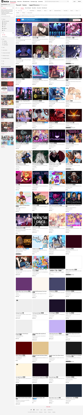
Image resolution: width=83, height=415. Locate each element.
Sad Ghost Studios (35, 145)
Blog (45, 409)
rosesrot (50, 125)
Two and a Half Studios (20, 40)
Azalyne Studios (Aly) (19, 335)
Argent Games (34, 337)
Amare (71, 10)
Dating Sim (39, 10)
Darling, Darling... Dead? (54, 163)
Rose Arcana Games (69, 379)
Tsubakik (2, 133)
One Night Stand (19, 377)
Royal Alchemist (52, 100)
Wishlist (2, 146)
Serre (17, 184)
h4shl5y (2, 120)
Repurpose (51, 79)
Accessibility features (5, 58)
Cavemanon (51, 336)
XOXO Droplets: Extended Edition (23, 205)
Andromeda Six (35, 100)
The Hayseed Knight (36, 313)
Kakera (67, 358)
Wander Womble (4, 93)
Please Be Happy (52, 377)
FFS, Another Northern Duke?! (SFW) (23, 397)
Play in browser (6, 21)
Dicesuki (34, 294)
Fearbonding (68, 248)
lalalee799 (3, 147)
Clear (9, 4)
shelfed (2, 119)
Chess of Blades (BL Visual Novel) (39, 333)
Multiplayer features (5, 55)
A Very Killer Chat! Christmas (22, 291)
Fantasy (23, 12)
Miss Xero (17, 166)
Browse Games (13, 1)
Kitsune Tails (51, 184)
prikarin (33, 61)
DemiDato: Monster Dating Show (39, 143)
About (37, 409)
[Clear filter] (13, 33)
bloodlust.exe (52, 122)
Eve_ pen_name (18, 81)
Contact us (50, 409)
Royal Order (51, 248)
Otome (45, 10)
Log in (74, 1)
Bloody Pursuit (19, 79)
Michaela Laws (35, 379)
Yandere (17, 12)
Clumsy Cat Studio (35, 273)
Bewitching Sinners (20, 163)
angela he (67, 103)
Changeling (51, 143)
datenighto (34, 207)
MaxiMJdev (34, 315)
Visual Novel (32, 10)
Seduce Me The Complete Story (38, 377)
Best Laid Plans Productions (21, 230)
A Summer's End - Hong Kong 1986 (23, 100)
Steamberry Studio (52, 145)
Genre (3, 47)
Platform (3, 19)
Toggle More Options (7, 37)
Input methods (4, 50)
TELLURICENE (35, 79)
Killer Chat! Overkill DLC (54, 205)
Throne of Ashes (69, 122)
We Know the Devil (36, 163)
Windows (5, 22)
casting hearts (52, 291)
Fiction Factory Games (70, 145)
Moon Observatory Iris (53, 397)
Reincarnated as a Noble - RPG (38, 397)
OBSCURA (51, 36)
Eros (50, 81)
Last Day (5, 41)
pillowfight (34, 166)
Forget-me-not (35, 248)
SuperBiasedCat (35, 187)
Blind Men (18, 269)
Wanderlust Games (35, 103)
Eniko (50, 187)
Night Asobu (68, 251)
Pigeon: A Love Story (70, 269)
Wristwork (68, 272)
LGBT (50, 10)
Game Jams (19, 1)
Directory (41, 412)
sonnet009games (19, 357)
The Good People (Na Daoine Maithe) (39, 355)
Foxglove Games (19, 125)
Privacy (49, 412)
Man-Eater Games (19, 272)
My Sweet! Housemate (37, 122)
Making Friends (19, 313)
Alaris (17, 58)
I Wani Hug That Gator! (53, 333)
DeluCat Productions (36, 40)
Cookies (53, 412)
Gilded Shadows (69, 184)
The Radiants (68, 377)
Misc (3, 63)
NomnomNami (68, 61)
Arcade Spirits (68, 143)
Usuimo (50, 58)
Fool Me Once (35, 226)
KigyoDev (67, 229)
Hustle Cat (34, 205)
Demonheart (68, 291)
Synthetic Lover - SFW (70, 397)
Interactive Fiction (57, 10)
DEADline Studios (35, 81)
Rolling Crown (68, 293)
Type (3, 61)
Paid (4, 34)
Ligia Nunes (68, 82)
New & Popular (28, 7)
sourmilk (34, 125)
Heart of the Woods (53, 226)
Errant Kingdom (52, 313)
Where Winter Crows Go (37, 58)
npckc (50, 293)
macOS (5, 24)
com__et (34, 184)
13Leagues (67, 125)
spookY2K (68, 226)
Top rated (39, 7)
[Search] (68, 1)
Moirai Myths (34, 358)
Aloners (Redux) (19, 355)
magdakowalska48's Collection (7, 78)
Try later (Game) (4, 92)
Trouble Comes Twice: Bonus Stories (56, 355)
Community (40, 1)
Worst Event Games (19, 251)
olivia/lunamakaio (69, 166)
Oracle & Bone (18, 104)
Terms (45, 412)
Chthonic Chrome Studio (53, 166)
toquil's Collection (4, 105)
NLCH (50, 61)
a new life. (68, 100)
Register (79, 1)
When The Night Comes (20, 143)
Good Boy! (68, 163)
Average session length (6, 52)
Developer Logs (34, 1)
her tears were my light (70, 58)
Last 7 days (5, 42)
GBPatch (17, 208)
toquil (2, 106)
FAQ (41, 409)
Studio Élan (51, 229)
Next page (48, 406)
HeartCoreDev (68, 400)
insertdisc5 (18, 187)
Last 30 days (6, 44)
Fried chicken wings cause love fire (73, 333)
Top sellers (34, 7)
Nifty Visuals (51, 103)
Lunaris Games (18, 145)
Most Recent (44, 7)
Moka (67, 337)
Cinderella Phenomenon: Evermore (39, 291)
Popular (22, 7)
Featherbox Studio (35, 251)
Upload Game (26, 1)
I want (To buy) (4, 132)
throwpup (67, 40)
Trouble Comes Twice (20, 122)
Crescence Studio (19, 61)
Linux (4, 26)
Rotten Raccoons (52, 39)
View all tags (30, 12)
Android (5, 28)
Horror (77, 10)
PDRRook (34, 229)
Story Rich (65, 10)
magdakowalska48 (4, 79)
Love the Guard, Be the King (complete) (73, 79)
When (3, 39)
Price (3, 32)
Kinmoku (17, 379)
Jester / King (68, 313)
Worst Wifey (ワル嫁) (20, 248)
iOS (4, 30)
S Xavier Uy (34, 400)
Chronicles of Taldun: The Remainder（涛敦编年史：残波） (56, 270)
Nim (50, 273)
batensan (50, 400)
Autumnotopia (18, 315)
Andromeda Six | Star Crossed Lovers (73, 205)
